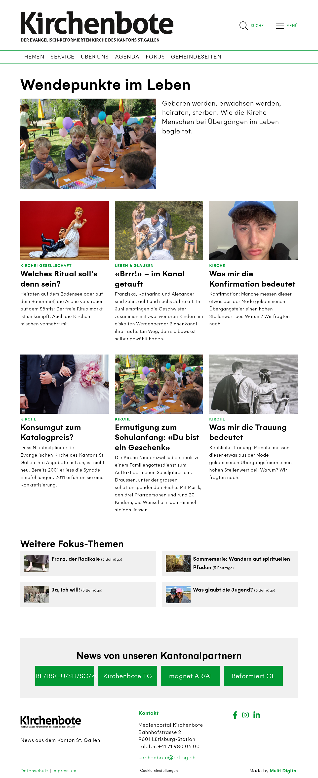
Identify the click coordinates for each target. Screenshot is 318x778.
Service (62, 57)
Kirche (28, 265)
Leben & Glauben (134, 265)
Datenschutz (35, 771)
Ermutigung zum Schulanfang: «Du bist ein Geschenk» (157, 437)
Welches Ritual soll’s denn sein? (58, 279)
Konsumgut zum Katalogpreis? (50, 432)
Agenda (127, 57)
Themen (32, 57)
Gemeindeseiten (196, 57)
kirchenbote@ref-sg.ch (167, 757)
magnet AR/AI (190, 676)
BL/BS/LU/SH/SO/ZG (64, 676)
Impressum (64, 771)
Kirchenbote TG (127, 676)
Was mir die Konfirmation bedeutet (252, 279)
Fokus (155, 57)
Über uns (95, 57)
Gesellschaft (55, 265)
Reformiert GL (253, 676)
